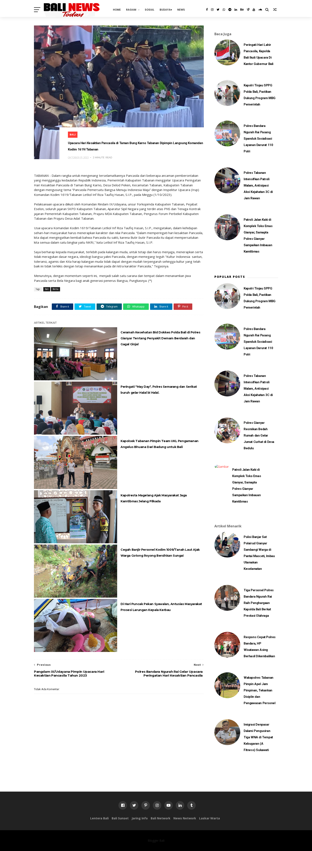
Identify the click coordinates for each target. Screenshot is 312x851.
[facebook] (207, 9)
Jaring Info (140, 818)
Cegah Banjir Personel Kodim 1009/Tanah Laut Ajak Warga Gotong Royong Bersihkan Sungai (160, 553)
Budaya (165, 9)
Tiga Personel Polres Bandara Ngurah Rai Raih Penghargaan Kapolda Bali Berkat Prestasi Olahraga (259, 603)
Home (117, 9)
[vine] (248, 9)
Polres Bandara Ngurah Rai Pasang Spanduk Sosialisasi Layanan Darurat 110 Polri (258, 138)
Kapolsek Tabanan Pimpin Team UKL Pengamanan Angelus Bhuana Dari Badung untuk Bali (159, 444)
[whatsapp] (224, 9)
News (181, 9)
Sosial (149, 9)
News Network (184, 818)
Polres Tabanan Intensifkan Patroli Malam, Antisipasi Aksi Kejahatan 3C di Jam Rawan (258, 185)
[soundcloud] (260, 9)
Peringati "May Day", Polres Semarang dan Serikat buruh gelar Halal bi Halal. (159, 390)
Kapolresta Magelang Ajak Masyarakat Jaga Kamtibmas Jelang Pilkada (154, 498)
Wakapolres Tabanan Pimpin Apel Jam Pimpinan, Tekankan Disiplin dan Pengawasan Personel (259, 690)
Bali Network (160, 818)
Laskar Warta (209, 818)
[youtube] (254, 9)
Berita (55, 289)
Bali (73, 134)
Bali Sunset (120, 818)
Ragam (131, 9)
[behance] (242, 9)
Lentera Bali (99, 818)
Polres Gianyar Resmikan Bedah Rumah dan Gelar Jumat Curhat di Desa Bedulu (259, 435)
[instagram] (212, 9)
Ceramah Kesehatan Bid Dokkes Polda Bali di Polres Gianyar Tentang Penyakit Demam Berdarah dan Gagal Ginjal (160, 338)
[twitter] (218, 9)
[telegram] (229, 9)
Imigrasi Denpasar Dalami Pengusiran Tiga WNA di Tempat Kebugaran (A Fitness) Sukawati (258, 737)
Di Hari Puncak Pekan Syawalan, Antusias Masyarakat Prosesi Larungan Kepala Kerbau (161, 607)
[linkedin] (236, 9)
